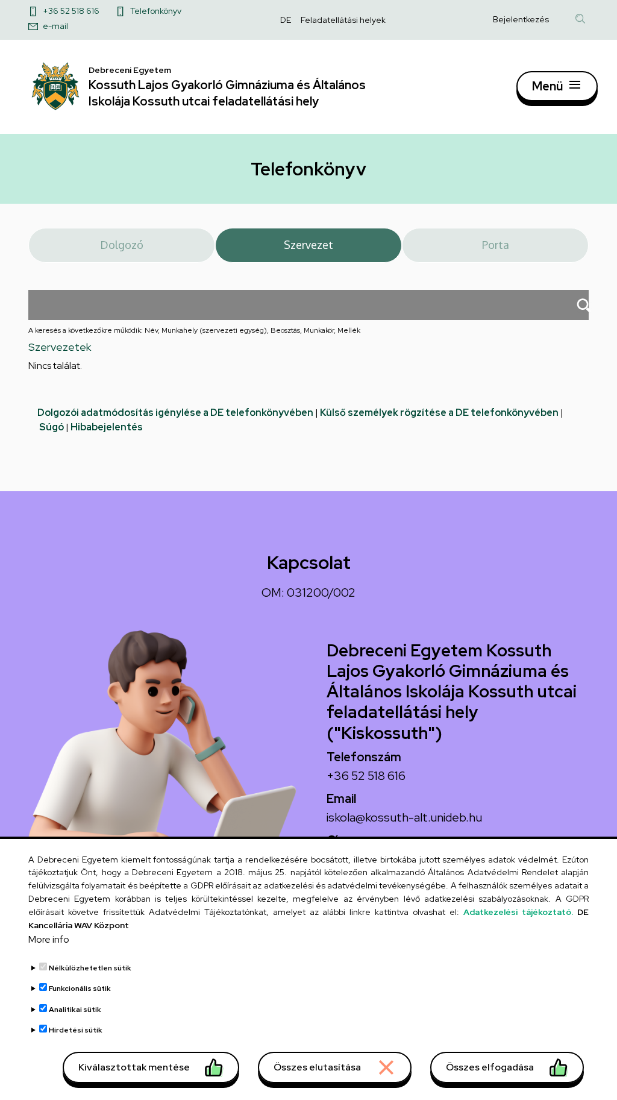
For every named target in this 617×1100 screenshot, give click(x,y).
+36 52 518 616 (71, 10)
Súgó (51, 427)
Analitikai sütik (75, 1009)
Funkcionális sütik (80, 988)
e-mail (55, 25)
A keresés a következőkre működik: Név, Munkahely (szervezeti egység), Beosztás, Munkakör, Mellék (194, 330)
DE (285, 19)
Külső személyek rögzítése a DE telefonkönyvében (439, 412)
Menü (547, 86)
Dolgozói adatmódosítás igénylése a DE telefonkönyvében (175, 412)
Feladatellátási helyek (343, 19)
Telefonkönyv (155, 10)
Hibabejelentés (106, 427)
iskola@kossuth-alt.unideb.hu (404, 817)
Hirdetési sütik (75, 1030)
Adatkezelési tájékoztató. (518, 912)
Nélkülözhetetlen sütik (90, 968)
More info (48, 939)
